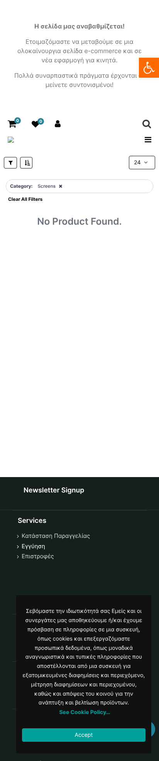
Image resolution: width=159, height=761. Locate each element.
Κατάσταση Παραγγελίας (56, 535)
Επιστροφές (38, 556)
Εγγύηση (33, 546)
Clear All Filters (25, 199)
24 (138, 162)
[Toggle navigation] (145, 139)
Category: (21, 186)
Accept (84, 735)
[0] (12, 124)
